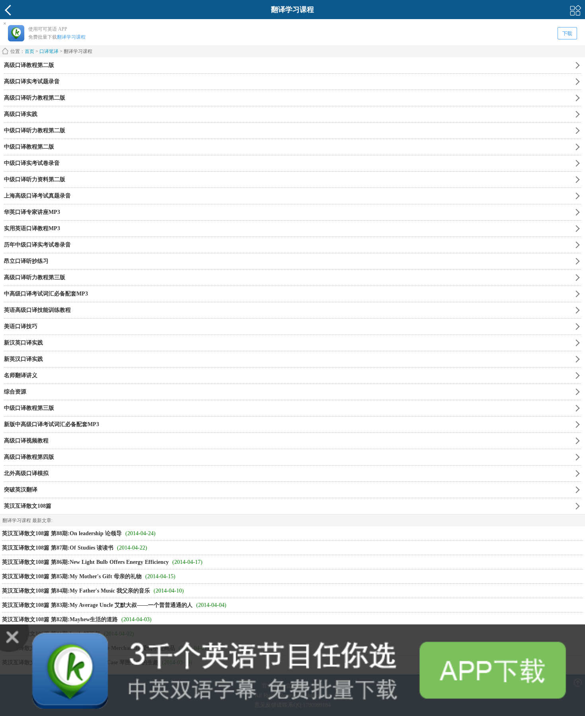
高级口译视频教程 (26, 441)
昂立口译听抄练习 (26, 261)
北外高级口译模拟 (26, 473)
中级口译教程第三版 (29, 408)
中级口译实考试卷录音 (32, 163)
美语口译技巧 (20, 326)
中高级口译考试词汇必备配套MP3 (46, 294)
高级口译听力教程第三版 (34, 277)
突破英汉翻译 (20, 490)
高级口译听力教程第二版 (34, 98)
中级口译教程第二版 (29, 147)
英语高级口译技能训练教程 (37, 310)
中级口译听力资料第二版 (34, 179)
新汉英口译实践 (23, 343)
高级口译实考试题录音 (32, 81)
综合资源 (15, 392)
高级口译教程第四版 (29, 457)
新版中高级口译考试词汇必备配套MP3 (51, 424)
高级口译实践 (20, 114)
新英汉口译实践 (23, 359)
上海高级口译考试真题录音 (37, 196)
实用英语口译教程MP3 (32, 228)
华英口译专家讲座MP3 (32, 212)
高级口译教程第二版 (29, 65)
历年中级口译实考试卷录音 (37, 245)
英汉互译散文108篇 (27, 506)
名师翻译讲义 (20, 375)
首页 (29, 51)
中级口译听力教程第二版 (34, 130)
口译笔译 (48, 51)
